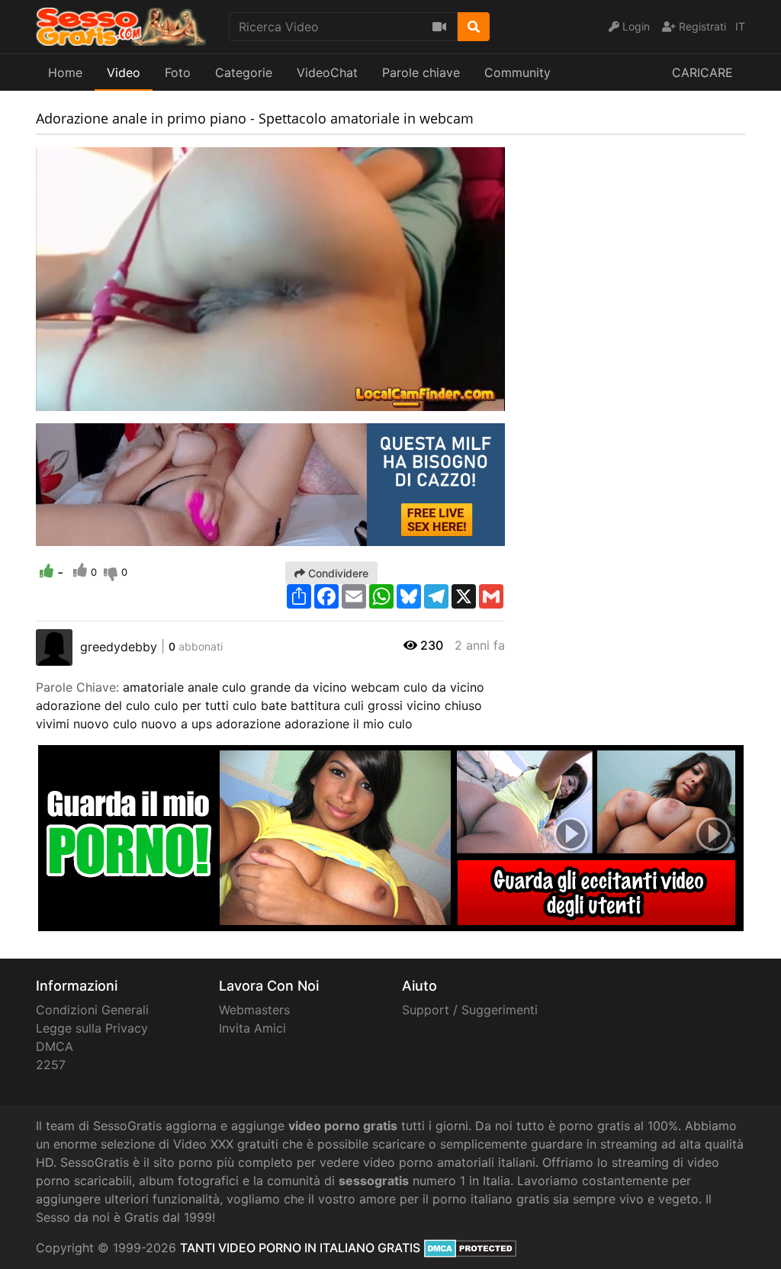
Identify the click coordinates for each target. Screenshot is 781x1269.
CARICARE (702, 72)
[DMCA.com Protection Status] (470, 1247)
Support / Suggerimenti (470, 1009)
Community (517, 72)
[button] (77, 399)
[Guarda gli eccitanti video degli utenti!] (391, 837)
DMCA (54, 1046)
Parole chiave (421, 72)
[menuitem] (457, 399)
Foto (178, 72)
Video (123, 72)
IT (740, 26)
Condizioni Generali (92, 1009)
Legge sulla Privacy (92, 1028)
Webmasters (254, 1009)
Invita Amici (252, 1028)
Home (65, 72)
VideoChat (327, 72)
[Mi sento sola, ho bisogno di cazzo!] (270, 483)
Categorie (243, 72)
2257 (51, 1064)
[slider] (77, 399)
